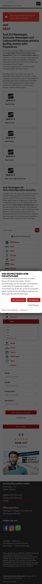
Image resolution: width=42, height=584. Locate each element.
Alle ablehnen (34, 300)
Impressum (24, 310)
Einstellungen (34, 305)
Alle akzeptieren (18, 300)
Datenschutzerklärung (10, 310)
